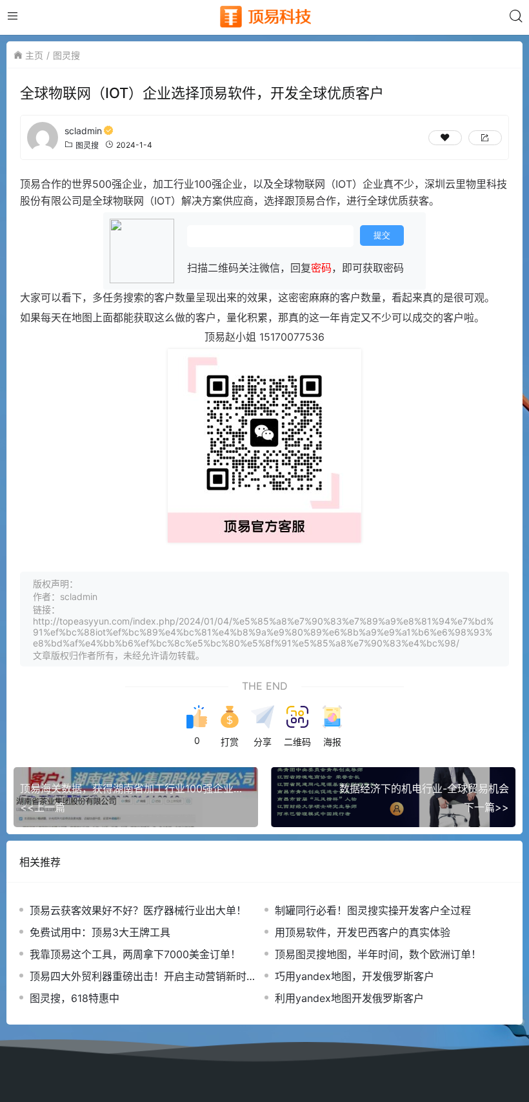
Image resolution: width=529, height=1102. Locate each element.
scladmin (83, 130)
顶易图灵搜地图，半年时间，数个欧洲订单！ (378, 954)
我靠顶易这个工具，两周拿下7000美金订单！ (135, 954)
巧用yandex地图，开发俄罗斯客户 (354, 976)
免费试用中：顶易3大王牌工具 (100, 932)
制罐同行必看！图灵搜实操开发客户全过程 (373, 910)
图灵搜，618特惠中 (74, 998)
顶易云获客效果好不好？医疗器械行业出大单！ (138, 910)
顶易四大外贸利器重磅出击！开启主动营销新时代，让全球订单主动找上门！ (138, 976)
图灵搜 (66, 55)
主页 (34, 55)
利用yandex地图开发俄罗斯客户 (349, 998)
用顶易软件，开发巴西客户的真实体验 (362, 932)
